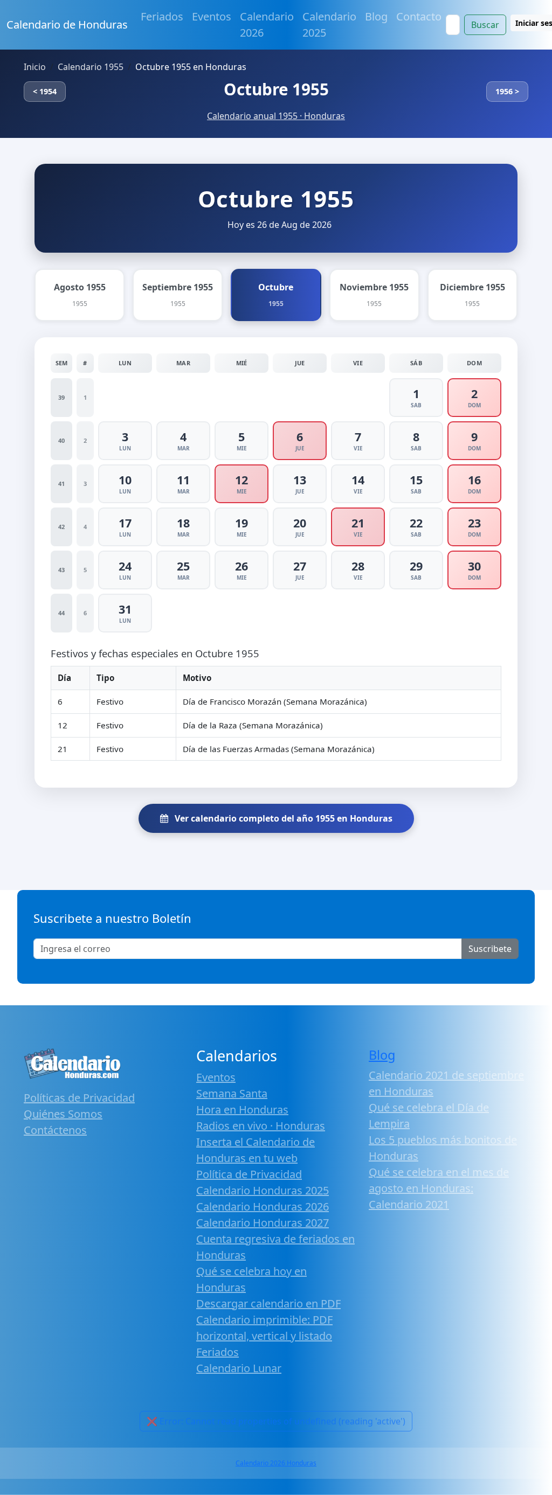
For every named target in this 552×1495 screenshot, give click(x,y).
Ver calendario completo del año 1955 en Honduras (282, 818)
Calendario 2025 (329, 24)
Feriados (162, 16)
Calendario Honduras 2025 (262, 1190)
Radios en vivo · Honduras (260, 1125)
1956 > (507, 91)
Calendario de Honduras (67, 24)
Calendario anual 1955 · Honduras (276, 116)
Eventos (211, 16)
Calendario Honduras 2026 (262, 1206)
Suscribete (490, 949)
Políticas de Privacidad (79, 1097)
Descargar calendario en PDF (268, 1303)
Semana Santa (231, 1093)
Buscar (485, 25)
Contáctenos (55, 1130)
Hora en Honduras (242, 1109)
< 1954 (45, 91)
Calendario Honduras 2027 (262, 1222)
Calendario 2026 (267, 24)
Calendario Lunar (238, 1368)
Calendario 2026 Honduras (276, 1463)
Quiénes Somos (63, 1114)
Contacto (418, 16)
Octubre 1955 (276, 89)
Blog (376, 16)
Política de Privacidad (249, 1174)
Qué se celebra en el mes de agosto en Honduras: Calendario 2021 (439, 1188)
